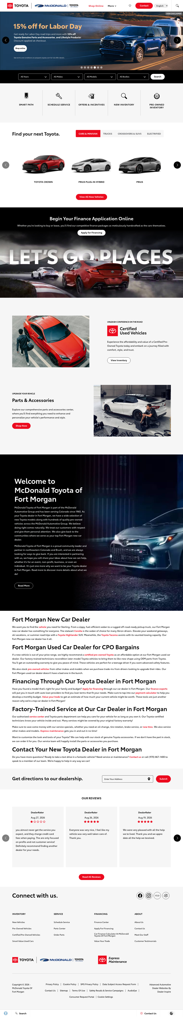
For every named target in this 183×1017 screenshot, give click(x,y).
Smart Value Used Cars (23, 941)
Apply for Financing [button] (91, 232)
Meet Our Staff (141, 934)
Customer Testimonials (145, 941)
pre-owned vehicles (38, 668)
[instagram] (148, 895)
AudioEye (132, 990)
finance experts (159, 688)
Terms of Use (78, 990)
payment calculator (146, 692)
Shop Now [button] (21, 425)
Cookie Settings (105, 996)
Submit (163, 778)
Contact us (135, 756)
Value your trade (51, 696)
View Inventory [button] (119, 360)
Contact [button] (144, 5)
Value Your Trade (102, 941)
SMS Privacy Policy (89, 984)
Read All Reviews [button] (91, 876)
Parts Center (59, 928)
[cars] (157, 895)
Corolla (78, 630)
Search (157, 76)
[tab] (88, 133)
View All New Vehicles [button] (91, 196)
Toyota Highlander (68, 634)
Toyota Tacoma (109, 634)
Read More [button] (24, 585)
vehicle (42, 626)
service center (36, 716)
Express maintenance (52, 730)
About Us (139, 922)
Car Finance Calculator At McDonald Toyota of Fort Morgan (111, 934)
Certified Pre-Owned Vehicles (26, 934)
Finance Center (101, 922)
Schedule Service (62, 922)
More (111, 6)
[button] (177, 5)
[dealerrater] (165, 895)
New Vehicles (18, 922)
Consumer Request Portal (81, 996)
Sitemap (64, 990)
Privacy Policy (52, 984)
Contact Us (140, 928)
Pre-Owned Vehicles (21, 928)
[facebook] (140, 895)
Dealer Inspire (164, 991)
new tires (148, 726)
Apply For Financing (103, 928)
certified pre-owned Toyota (99, 654)
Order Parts (59, 934)
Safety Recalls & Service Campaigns (106, 990)
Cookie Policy (69, 984)
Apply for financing (92, 688)
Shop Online (96, 5)
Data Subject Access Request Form (119, 984)
